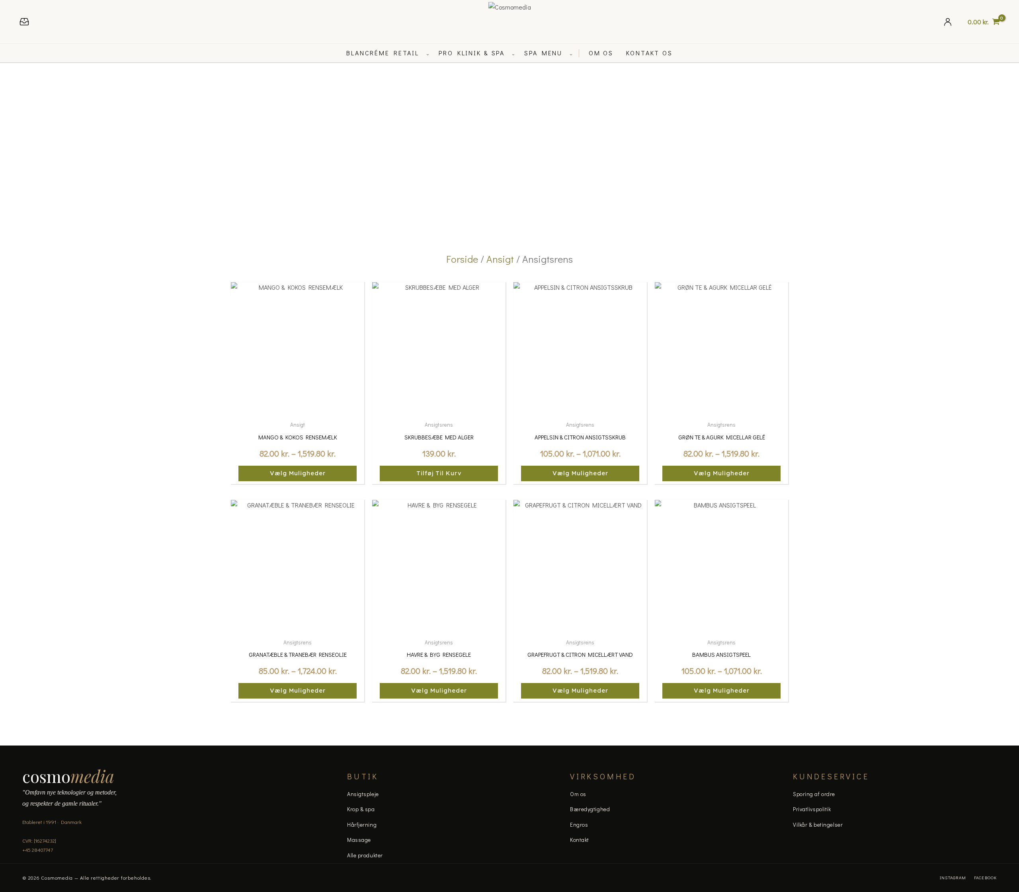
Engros (579, 824)
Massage (359, 839)
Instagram (953, 877)
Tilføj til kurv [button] (439, 473)
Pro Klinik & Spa (472, 53)
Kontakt (579, 839)
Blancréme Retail (382, 53)
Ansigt (500, 258)
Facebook (985, 877)
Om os (578, 794)
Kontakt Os (649, 53)
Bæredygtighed (590, 809)
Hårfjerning (362, 824)
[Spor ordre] (24, 21)
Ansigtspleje (363, 794)
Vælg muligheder (298, 473)
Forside (462, 258)
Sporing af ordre (814, 794)
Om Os (601, 53)
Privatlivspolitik (812, 809)
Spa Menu (543, 53)
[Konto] (947, 21)
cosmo (68, 776)
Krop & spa (361, 809)
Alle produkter (365, 855)
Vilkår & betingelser (818, 824)
